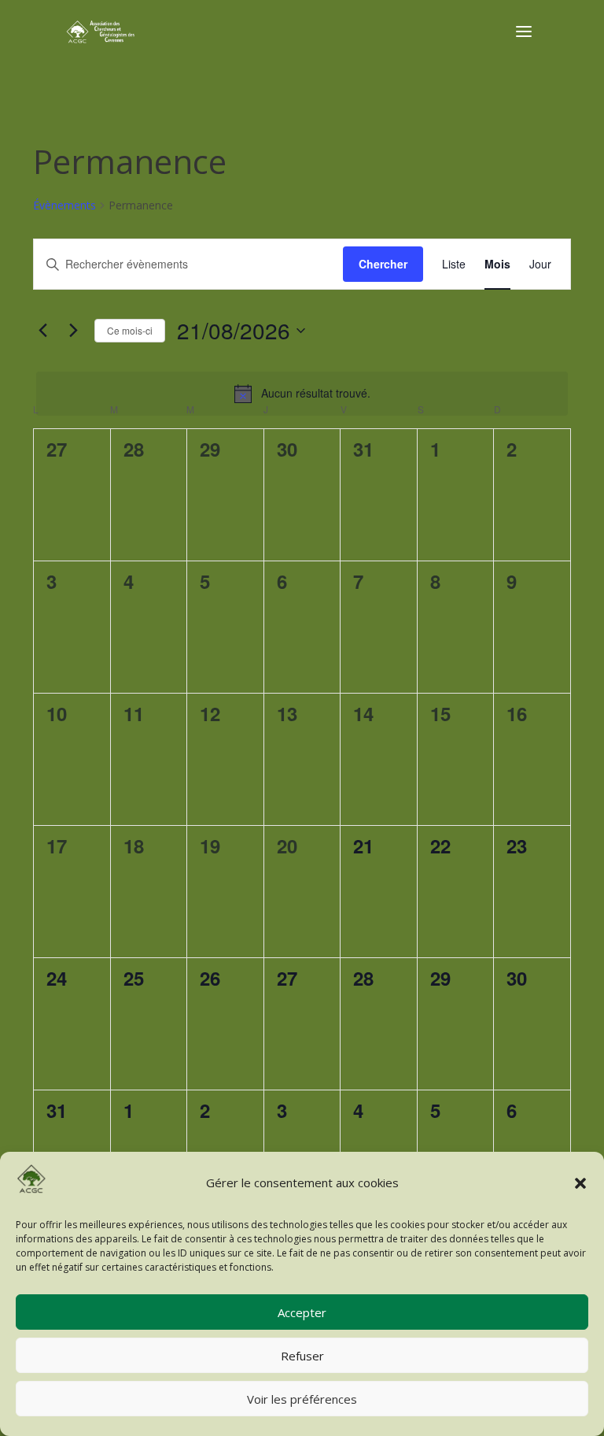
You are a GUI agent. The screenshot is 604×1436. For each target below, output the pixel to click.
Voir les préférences (302, 1399)
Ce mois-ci (130, 330)
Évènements (64, 205)
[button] (580, 1183)
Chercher (383, 264)
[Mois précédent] (42, 330)
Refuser (302, 1356)
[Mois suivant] (73, 330)
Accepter (302, 1312)
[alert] (302, 394)
